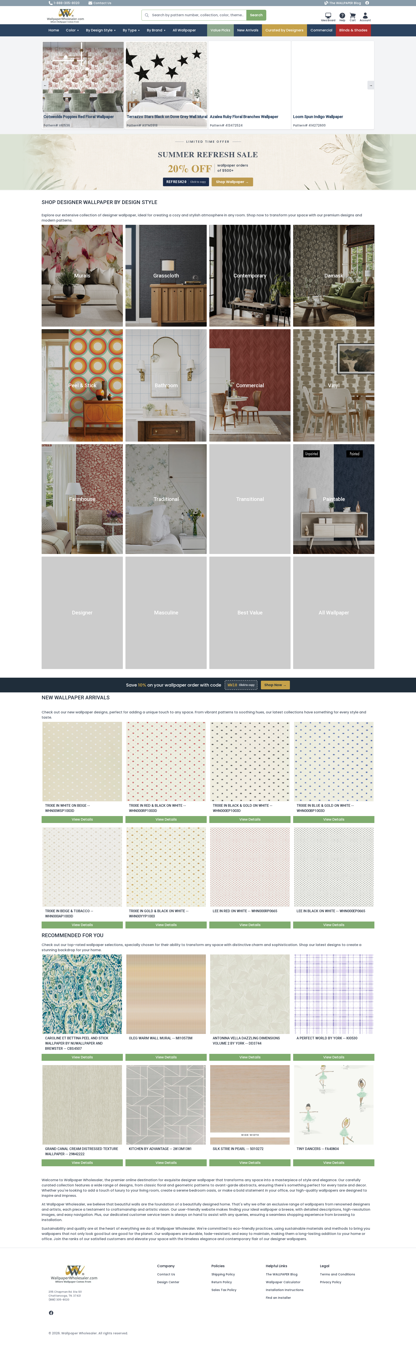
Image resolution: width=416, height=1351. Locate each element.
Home (54, 30)
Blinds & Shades (353, 30)
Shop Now (275, 684)
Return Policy (221, 1282)
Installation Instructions (285, 1290)
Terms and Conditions (337, 1274)
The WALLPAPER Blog (345, 3)
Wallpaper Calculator (283, 1282)
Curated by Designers (284, 30)
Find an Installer (278, 1298)
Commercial (321, 30)
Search (256, 15)
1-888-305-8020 (67, 3)
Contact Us (102, 3)
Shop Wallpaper (232, 181)
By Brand (154, 30)
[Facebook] (367, 3)
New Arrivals (247, 30)
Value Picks (220, 30)
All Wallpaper (184, 30)
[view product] (82, 761)
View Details (82, 819)
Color (71, 30)
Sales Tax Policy (223, 1290)
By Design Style (99, 30)
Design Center (168, 1282)
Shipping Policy (223, 1274)
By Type (129, 30)
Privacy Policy (330, 1282)
